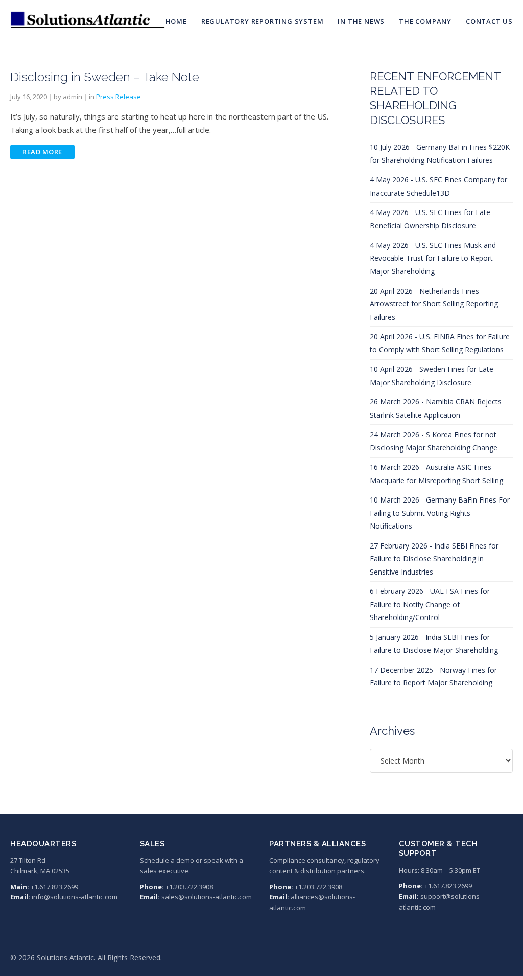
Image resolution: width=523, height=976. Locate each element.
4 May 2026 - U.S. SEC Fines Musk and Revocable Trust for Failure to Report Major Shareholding (433, 258)
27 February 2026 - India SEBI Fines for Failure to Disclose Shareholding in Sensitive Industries (434, 559)
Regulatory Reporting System (262, 21)
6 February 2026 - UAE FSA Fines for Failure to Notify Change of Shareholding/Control (430, 604)
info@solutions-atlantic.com (74, 896)
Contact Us (489, 21)
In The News (361, 21)
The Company (425, 21)
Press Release (118, 96)
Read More (42, 151)
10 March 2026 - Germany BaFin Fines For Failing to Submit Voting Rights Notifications (440, 513)
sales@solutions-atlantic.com (206, 896)
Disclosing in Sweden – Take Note (104, 76)
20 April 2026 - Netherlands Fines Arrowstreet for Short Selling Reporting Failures (434, 304)
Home (176, 21)
